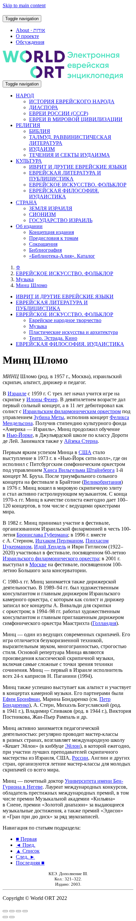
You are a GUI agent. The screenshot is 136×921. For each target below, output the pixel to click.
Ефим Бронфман (21, 699)
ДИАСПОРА (43, 107)
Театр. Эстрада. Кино (53, 338)
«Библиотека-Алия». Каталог (62, 256)
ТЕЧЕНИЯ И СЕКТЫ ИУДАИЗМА (69, 155)
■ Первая (26, 839)
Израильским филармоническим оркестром (72, 411)
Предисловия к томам (53, 238)
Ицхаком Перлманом (59, 540)
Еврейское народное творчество (65, 320)
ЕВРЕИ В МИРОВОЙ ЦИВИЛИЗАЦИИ (75, 119)
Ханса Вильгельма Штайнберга (79, 470)
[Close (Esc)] (5, 911)
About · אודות (30, 30)
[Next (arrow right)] (12, 917)
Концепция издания (51, 232)
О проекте (27, 36)
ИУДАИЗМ (42, 149)
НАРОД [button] (25, 95)
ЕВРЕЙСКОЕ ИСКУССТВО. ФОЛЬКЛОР (77, 184)
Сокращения (43, 244)
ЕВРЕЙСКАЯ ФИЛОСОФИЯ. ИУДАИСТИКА (64, 193)
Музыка (25, 279)
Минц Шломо (31, 285)
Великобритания (102, 482)
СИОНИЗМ (42, 214)
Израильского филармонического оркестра (51, 558)
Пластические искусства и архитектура (73, 332)
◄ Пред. (25, 845)
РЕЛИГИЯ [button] (28, 125)
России (80, 758)
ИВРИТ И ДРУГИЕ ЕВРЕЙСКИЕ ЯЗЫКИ (78, 167)
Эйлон (72, 746)
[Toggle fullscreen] (18, 911)
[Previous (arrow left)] (5, 917)
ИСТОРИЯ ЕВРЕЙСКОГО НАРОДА (72, 101)
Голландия (104, 623)
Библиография (45, 250)
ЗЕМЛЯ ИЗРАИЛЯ (50, 208)
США (85, 452)
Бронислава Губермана (42, 535)
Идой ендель (50, 546)
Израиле (17, 393)
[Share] (12, 911)
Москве (38, 564)
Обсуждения (30, 42)
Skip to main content (24, 5)
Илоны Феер (41, 399)
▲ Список (28, 851)
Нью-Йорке (20, 435)
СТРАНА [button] (26, 202)
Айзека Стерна (81, 441)
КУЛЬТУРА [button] (29, 161)
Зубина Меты (49, 417)
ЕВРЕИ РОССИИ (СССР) (58, 113)
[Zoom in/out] (25, 911)
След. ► (25, 857)
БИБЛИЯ (39, 131)
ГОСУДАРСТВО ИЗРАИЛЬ (60, 220)
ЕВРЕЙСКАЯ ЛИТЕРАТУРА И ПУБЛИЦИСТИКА (65, 175)
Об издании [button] (29, 226)
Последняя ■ (30, 863)
